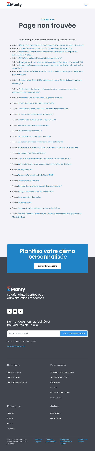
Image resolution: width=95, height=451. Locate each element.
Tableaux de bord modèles (62, 372)
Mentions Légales (38, 441)
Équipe (10, 418)
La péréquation (25, 202)
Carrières (11, 428)
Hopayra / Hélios (25, 169)
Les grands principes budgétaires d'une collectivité (40, 142)
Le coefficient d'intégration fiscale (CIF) (35, 114)
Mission (10, 413)
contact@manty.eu (16, 346)
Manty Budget (13, 377)
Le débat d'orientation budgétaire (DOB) (36, 103)
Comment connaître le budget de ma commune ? (40, 186)
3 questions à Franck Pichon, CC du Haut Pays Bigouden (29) (45, 48)
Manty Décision (14, 372)
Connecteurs (56, 413)
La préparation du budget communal (34, 136)
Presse (10, 423)
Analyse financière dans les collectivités (36, 191)
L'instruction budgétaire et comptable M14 (37, 120)
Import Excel (55, 418)
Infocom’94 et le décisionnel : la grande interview (41, 97)
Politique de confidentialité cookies (66, 441)
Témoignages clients (59, 377)
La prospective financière (29, 197)
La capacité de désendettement (32, 153)
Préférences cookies (83, 441)
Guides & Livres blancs (60, 392)
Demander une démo (47, 266)
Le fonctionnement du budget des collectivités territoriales (44, 164)
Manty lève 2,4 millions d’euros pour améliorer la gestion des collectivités (51, 45)
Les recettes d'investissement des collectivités (39, 208)
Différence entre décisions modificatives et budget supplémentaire (48, 147)
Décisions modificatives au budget (33, 125)
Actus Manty (56, 397)
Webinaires (55, 382)
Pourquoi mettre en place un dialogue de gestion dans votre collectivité (51, 62)
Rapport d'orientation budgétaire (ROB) (36, 175)
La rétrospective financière (30, 131)
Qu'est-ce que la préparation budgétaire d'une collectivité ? (44, 158)
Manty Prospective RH (17, 382)
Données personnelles (51, 441)
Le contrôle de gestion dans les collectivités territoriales (43, 109)
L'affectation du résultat (29, 180)
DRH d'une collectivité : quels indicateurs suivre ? (40, 58)
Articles (53, 387)
